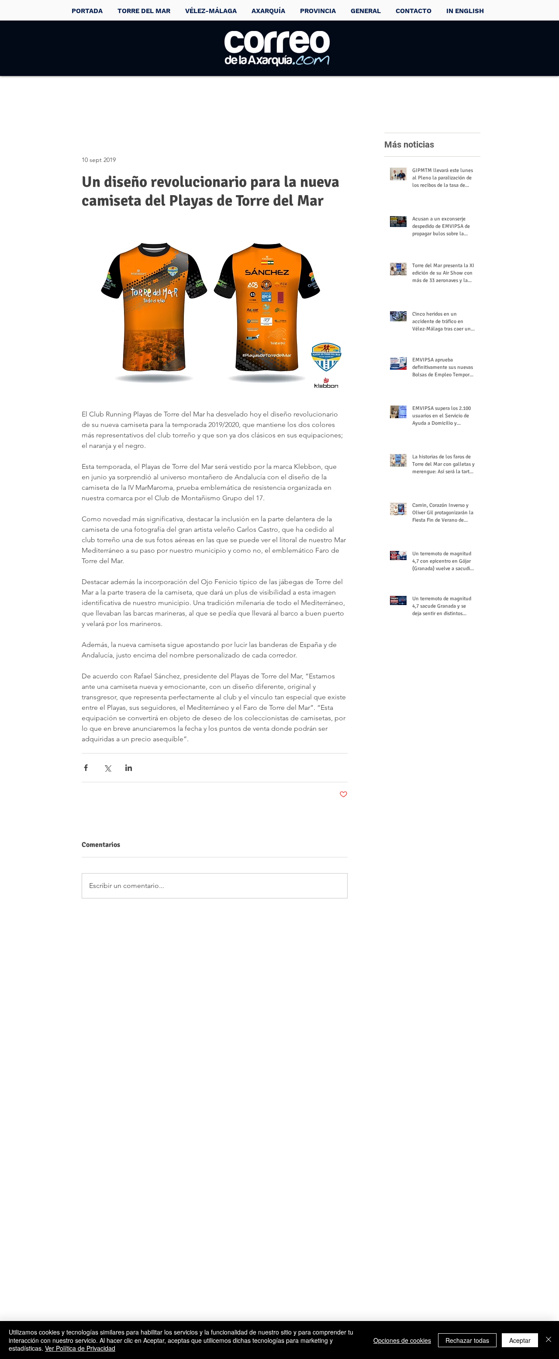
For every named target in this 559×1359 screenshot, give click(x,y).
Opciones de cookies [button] (402, 1340)
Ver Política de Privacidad (80, 1348)
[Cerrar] (548, 1340)
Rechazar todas (467, 1340)
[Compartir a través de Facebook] (86, 768)
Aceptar (520, 1340)
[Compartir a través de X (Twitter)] (107, 768)
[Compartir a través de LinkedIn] (128, 768)
